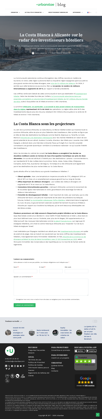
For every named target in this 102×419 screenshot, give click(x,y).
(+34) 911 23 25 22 (12, 359)
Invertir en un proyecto (60, 358)
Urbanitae (14, 12)
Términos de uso (34, 360)
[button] (85, 381)
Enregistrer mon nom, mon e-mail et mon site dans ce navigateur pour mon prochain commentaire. (48, 299)
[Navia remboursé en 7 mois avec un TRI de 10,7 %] (32, 333)
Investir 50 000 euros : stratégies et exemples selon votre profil (18, 333)
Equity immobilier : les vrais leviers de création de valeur (66, 333)
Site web (68, 267)
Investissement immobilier (58, 12)
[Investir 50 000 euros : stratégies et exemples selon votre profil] (8, 333)
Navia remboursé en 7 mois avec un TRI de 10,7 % (43, 332)
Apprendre (77, 12)
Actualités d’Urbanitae (33, 12)
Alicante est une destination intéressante (36, 138)
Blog (53, 368)
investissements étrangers (71, 231)
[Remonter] (98, 415)
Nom (16, 267)
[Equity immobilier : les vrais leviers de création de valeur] (55, 333)
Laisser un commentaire (25, 305)
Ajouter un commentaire (23, 277)
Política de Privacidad (36, 362)
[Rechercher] (96, 12)
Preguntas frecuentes (36, 350)
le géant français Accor (63, 221)
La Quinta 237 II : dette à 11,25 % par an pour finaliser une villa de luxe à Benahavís (90, 333)
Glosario (31, 353)
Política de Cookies (35, 365)
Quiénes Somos (57, 366)
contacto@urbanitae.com (15, 361)
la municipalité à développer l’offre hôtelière (48, 200)
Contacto (54, 371)
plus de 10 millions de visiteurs (63, 83)
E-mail (42, 267)
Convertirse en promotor (60, 350)
